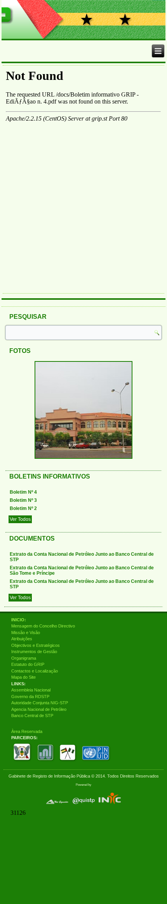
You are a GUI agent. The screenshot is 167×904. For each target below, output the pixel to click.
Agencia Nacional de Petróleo (38, 709)
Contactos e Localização (34, 671)
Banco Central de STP (32, 715)
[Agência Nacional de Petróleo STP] (45, 761)
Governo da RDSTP (30, 696)
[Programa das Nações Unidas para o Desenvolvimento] (96, 761)
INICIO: (18, 619)
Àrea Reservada (26, 731)
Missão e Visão (25, 632)
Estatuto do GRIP (27, 664)
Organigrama (23, 658)
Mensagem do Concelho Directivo (43, 626)
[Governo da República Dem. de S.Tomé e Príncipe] (23, 761)
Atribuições (21, 638)
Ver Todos (20, 519)
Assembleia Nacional (30, 690)
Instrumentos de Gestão (34, 651)
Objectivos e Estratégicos (35, 645)
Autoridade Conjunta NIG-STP (39, 702)
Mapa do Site (23, 677)
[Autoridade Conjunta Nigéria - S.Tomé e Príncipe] (67, 761)
